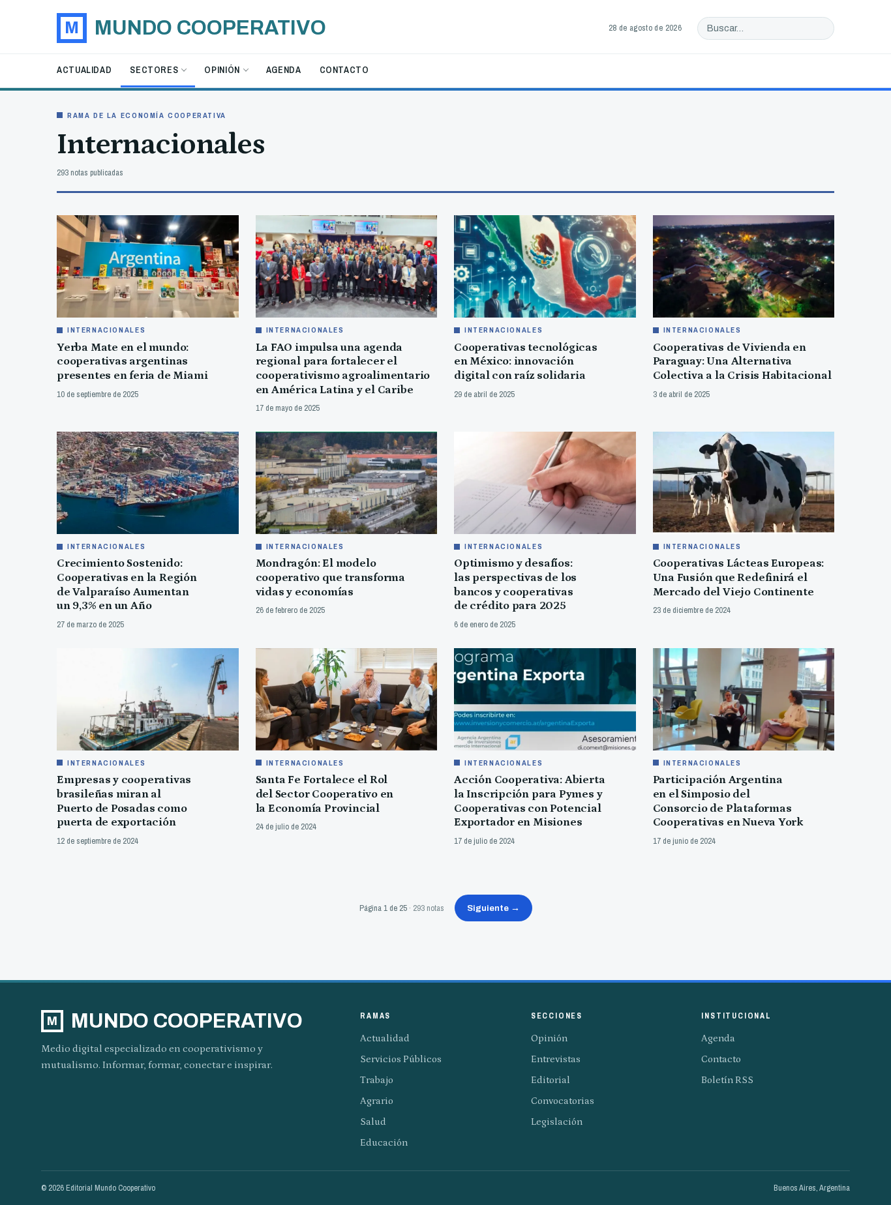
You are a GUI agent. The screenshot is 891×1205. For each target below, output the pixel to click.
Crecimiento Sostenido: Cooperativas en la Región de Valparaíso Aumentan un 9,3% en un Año (127, 584)
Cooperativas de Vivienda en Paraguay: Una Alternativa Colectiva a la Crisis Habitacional (742, 361)
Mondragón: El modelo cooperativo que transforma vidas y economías (331, 577)
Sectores (154, 70)
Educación (384, 1142)
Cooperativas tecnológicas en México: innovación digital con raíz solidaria (525, 361)
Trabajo (376, 1080)
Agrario (376, 1101)
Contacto (344, 70)
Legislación (556, 1121)
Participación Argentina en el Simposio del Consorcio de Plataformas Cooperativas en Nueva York (728, 801)
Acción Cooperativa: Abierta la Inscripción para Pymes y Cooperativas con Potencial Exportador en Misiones (529, 801)
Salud (373, 1121)
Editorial (550, 1080)
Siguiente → (493, 908)
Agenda (283, 70)
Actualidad (84, 70)
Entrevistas (556, 1059)
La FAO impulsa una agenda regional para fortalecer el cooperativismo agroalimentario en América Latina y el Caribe (343, 368)
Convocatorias (562, 1101)
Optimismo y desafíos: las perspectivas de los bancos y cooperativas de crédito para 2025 (515, 584)
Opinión (221, 70)
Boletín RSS (727, 1080)
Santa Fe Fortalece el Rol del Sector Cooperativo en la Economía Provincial (325, 793)
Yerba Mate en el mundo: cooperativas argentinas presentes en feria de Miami (132, 361)
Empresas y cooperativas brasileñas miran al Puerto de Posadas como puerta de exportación (124, 801)
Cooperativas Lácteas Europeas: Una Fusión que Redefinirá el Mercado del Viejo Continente (738, 577)
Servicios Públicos (401, 1059)
